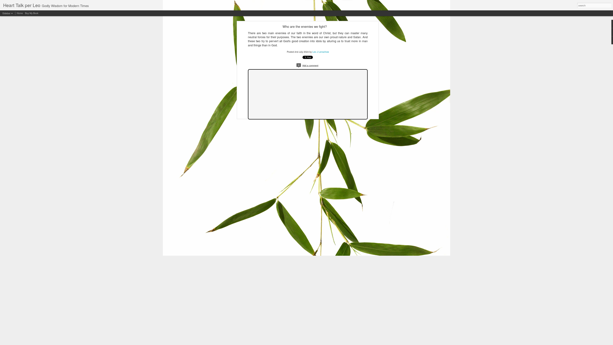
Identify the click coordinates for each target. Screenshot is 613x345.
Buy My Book (31, 13)
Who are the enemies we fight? (305, 26)
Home (20, 13)
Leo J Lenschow (320, 51)
